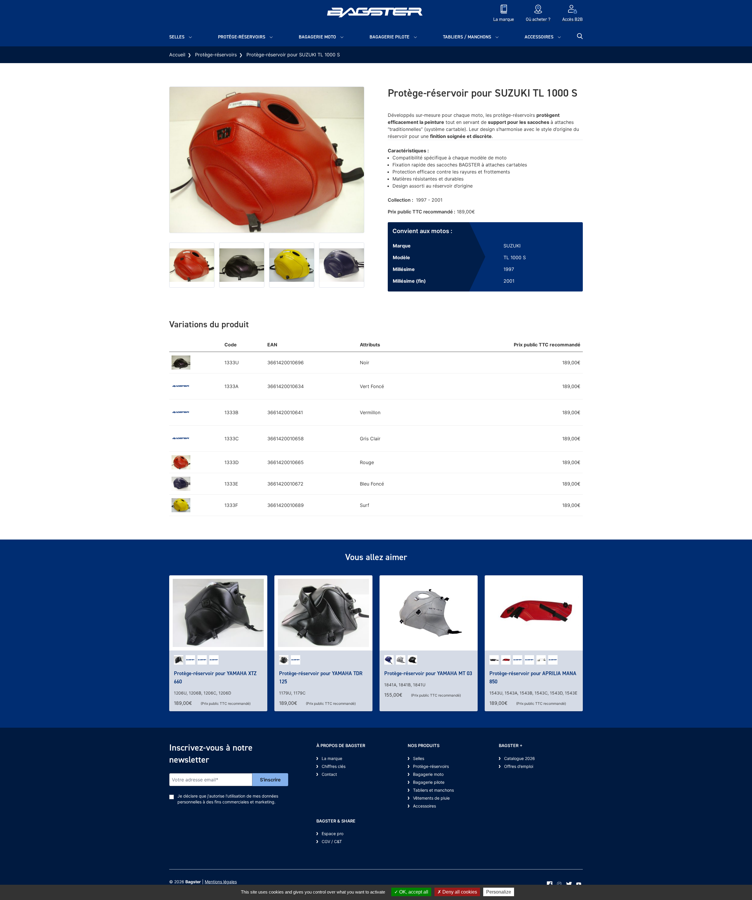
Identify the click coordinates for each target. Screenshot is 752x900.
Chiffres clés (333, 766)
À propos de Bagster (340, 745)
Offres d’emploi (518, 766)
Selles (176, 37)
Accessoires (539, 37)
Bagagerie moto (317, 37)
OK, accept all (413, 891)
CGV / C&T (332, 841)
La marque (332, 758)
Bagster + (511, 745)
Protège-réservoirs (241, 37)
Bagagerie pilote (389, 37)
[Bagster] (376, 14)
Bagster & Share (335, 820)
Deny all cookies (459, 891)
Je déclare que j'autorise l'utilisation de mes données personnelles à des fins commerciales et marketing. (227, 798)
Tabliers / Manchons (467, 37)
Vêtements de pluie (431, 797)
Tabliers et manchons (433, 790)
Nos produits (423, 745)
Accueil (177, 55)
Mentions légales (221, 881)
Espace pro (332, 833)
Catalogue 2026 (519, 758)
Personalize (498, 891)
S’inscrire (270, 780)
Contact (329, 774)
